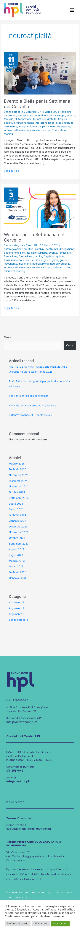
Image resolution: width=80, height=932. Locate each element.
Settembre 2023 (19, 543)
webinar (57, 267)
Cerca (7, 337)
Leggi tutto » (11, 170)
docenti (38, 115)
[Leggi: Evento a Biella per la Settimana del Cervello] (40, 72)
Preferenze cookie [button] (17, 923)
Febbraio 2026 (17, 469)
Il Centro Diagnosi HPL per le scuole (30, 414)
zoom (66, 267)
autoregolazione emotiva (18, 248)
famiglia (8, 119)
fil (16, 119)
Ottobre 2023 (17, 537)
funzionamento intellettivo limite (35, 122)
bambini (66, 111)
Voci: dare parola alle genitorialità (29, 395)
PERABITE (22, 897)
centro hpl (10, 115)
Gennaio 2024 (17, 520)
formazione (25, 119)
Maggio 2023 (17, 560)
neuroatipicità (40, 126)
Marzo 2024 (16, 509)
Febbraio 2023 (17, 572)
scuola (8, 130)
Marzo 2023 (16, 566)
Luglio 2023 (16, 555)
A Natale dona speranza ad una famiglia (33, 405)
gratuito (68, 122)
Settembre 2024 (19, 497)
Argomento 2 (16, 608)
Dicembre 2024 (18, 480)
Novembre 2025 (18, 475)
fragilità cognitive (54, 256)
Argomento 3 (17, 613)
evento (71, 115)
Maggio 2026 (17, 463)
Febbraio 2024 (17, 515)
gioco (47, 260)
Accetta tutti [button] (60, 923)
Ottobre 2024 (17, 492)
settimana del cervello (26, 130)
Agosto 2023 (16, 549)
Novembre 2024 (18, 486)
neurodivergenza (60, 126)
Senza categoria (13, 111)
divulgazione (24, 115)
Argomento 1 (16, 602)
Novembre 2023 (18, 532)
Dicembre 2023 (18, 526)
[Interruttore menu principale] (72, 10)
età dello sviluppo (54, 115)
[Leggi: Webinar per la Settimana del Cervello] (40, 207)
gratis (59, 122)
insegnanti (25, 126)
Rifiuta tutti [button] (41, 923)
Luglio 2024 (16, 503)
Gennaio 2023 (17, 577)
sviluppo (46, 130)
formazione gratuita (45, 119)
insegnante (10, 126)
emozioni (19, 252)
